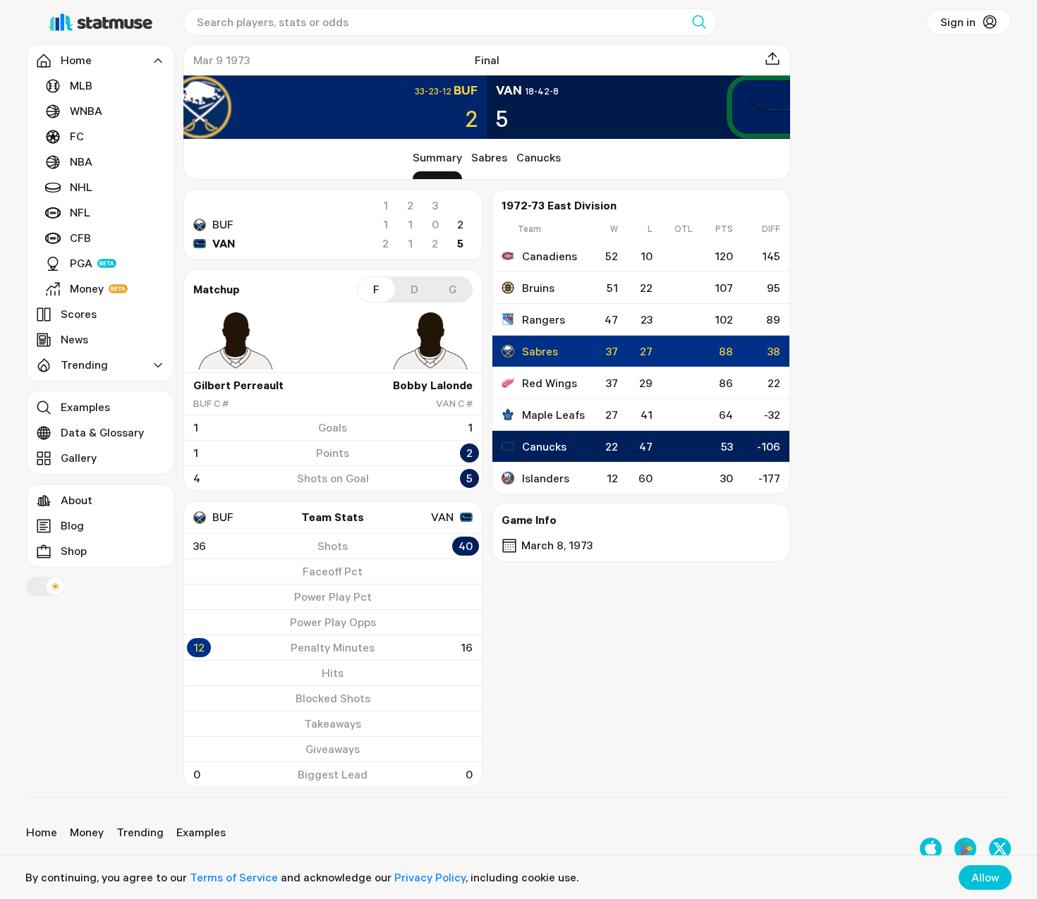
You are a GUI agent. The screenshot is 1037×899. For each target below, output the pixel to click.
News (74, 339)
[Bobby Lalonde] (430, 340)
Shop (74, 550)
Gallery (79, 457)
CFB (80, 237)
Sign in (958, 22)
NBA (81, 161)
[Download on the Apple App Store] (931, 849)
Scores (79, 314)
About (76, 500)
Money (87, 288)
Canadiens (549, 256)
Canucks (538, 157)
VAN (223, 243)
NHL (81, 187)
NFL (80, 212)
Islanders (545, 478)
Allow (985, 877)
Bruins (538, 287)
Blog (72, 525)
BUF (223, 224)
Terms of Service (234, 877)
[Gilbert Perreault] (235, 340)
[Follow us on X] (1000, 848)
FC (77, 136)
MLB (81, 85)
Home (41, 832)
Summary (437, 157)
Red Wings (549, 383)
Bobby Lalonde (433, 385)
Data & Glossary (102, 432)
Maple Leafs (553, 414)
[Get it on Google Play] (965, 849)
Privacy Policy (430, 877)
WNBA (86, 110)
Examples (85, 407)
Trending (140, 832)
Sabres (489, 157)
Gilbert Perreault (238, 385)
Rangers (543, 319)
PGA (81, 263)
